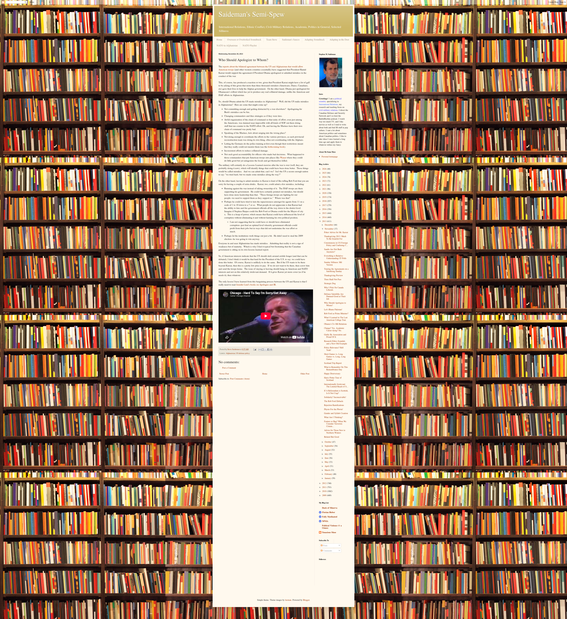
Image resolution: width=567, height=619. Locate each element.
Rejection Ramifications (334, 405)
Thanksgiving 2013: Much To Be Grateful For (335, 237)
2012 (324, 483)
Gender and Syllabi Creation (336, 413)
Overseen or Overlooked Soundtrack (244, 39)
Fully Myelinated (329, 516)
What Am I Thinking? (333, 417)
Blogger (306, 599)
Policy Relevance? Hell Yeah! (333, 348)
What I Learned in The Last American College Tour (335, 318)
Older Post (304, 373)
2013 (324, 221)
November (329, 228)
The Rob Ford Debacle (333, 401)
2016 (324, 209)
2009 (324, 495)
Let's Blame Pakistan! (333, 309)
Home (219, 39)
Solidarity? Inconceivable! (335, 397)
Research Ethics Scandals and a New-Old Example (335, 342)
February (329, 474)
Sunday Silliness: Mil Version (333, 263)
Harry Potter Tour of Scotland (333, 379)
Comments (327, 550)
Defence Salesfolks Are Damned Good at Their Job (335, 296)
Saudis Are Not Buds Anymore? (333, 250)
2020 (324, 193)
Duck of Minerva (329, 507)
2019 (324, 197)
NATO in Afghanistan (227, 45)
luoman (288, 599)
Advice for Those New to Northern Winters (334, 431)
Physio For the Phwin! (333, 409)
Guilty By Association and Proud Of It (335, 335)
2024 (324, 176)
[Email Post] (255, 349)
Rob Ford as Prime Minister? (336, 313)
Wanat (283, 157)
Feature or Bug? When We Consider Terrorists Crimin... (335, 424)
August (328, 449)
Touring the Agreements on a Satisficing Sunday (336, 270)
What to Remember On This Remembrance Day (336, 368)
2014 (324, 217)
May (327, 461)
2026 (324, 168)
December (329, 224)
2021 (324, 188)
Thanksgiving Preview (333, 275)
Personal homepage (330, 156)
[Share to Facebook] (268, 349)
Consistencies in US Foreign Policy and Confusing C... (336, 244)
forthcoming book (276, 146)
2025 (324, 172)
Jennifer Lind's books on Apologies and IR (256, 284)
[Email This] (259, 349)
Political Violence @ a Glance (332, 526)
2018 (324, 201)
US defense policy (243, 353)
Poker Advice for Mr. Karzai (336, 232)
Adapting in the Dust (339, 39)
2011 (324, 487)
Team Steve (271, 39)
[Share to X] (265, 349)
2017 (324, 205)
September (329, 445)
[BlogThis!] (262, 349)
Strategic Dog (330, 283)
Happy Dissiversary (332, 373)
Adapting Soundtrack (315, 39)
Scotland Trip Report (333, 363)
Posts (324, 545)
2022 (324, 184)
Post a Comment (229, 367)
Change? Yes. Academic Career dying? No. (334, 329)
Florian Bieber (328, 512)
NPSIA (325, 521)
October (328, 441)
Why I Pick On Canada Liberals (333, 288)
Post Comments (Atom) (240, 378)
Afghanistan (230, 353)
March (328, 470)
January (328, 478)
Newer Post (224, 373)
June (327, 458)
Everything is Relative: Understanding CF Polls (335, 257)
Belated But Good (331, 436)
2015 (324, 213)
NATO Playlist (250, 45)
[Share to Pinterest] (271, 349)
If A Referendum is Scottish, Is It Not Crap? (336, 392)
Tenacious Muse (329, 532)
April (327, 466)
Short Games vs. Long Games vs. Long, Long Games (335, 356)
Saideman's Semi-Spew (252, 14)
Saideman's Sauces (291, 39)
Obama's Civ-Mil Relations (335, 323)
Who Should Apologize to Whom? (335, 304)
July (327, 454)
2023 (324, 180)
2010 (324, 491)
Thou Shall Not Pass (332, 279)
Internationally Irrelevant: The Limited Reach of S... (336, 385)
